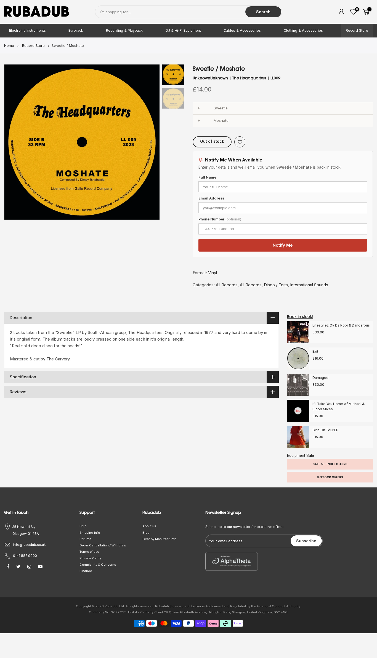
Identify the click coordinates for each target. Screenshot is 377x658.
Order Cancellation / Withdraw (102, 545)
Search (263, 11)
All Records (227, 284)
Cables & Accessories (242, 30)
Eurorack (75, 30)
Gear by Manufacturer (159, 539)
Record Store (357, 30)
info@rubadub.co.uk (29, 545)
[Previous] (14, 142)
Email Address (211, 198)
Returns (85, 539)
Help (82, 526)
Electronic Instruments (27, 30)
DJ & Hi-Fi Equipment (183, 30)
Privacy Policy (90, 558)
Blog (146, 533)
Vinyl (212, 272)
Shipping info (89, 533)
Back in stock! (300, 316)
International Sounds (309, 284)
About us (149, 526)
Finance (85, 571)
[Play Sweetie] (199, 108)
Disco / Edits (276, 284)
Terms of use (89, 552)
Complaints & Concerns (97, 565)
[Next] (150, 142)
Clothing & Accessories (303, 30)
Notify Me (283, 245)
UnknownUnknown (210, 77)
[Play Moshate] (199, 121)
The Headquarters (249, 77)
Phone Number (219, 219)
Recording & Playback (124, 30)
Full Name (207, 177)
